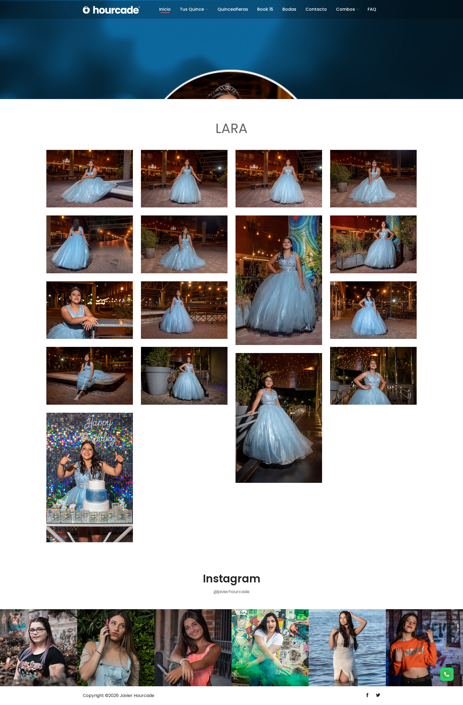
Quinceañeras (233, 9)
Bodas (289, 9)
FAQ (372, 9)
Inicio (165, 9)
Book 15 (265, 9)
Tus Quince (192, 9)
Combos (345, 9)
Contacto (316, 9)
